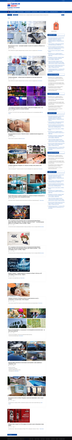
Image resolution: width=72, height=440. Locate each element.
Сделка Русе (41, 11)
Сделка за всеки (13, 7)
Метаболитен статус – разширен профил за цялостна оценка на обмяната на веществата (33, 14)
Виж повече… (40, 50)
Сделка (46, 11)
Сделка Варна (27, 11)
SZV (14, 48)
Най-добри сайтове (54, 11)
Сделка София (13, 11)
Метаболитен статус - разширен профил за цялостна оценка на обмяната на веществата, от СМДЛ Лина (56, 54)
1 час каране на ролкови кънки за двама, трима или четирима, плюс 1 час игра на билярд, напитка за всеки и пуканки (56, 84)
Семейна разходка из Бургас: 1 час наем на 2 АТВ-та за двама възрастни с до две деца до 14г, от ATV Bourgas (56, 70)
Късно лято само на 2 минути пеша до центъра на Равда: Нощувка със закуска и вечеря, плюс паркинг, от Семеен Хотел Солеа (56, 66)
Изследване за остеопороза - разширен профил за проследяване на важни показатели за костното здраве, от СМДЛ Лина (56, 58)
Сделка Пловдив (20, 11)
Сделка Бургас (34, 11)
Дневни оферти (52, 34)
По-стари (10, 434)
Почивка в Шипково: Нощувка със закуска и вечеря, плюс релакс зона (24, 165)
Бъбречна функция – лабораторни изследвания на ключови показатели (25, 77)
